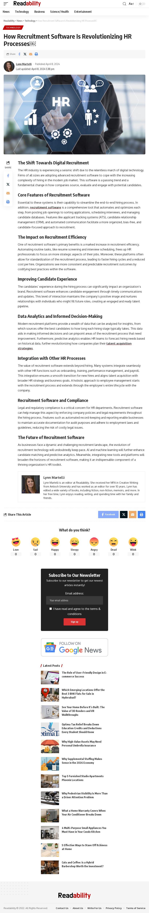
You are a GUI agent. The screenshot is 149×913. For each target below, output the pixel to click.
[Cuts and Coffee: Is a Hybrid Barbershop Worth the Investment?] (50, 867)
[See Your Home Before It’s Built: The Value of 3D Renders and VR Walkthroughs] (50, 712)
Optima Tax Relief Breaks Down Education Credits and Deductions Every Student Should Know (82, 728)
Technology (13, 28)
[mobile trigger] (7, 4)
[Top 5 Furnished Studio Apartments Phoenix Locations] (50, 781)
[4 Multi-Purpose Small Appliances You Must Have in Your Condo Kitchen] (50, 833)
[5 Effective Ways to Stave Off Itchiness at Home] (50, 850)
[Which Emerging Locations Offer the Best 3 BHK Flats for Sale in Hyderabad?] (50, 695)
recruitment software (45, 207)
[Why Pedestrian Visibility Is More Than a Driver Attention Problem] (50, 798)
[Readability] (27, 4)
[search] (124, 4)
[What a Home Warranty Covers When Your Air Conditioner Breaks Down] (50, 815)
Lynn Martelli (24, 64)
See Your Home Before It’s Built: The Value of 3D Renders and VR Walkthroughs (83, 711)
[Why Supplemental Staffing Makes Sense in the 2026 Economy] (50, 764)
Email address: (74, 593)
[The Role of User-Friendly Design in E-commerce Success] (50, 677)
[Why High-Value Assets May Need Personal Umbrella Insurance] (50, 746)
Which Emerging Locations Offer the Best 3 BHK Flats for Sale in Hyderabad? (83, 693)
